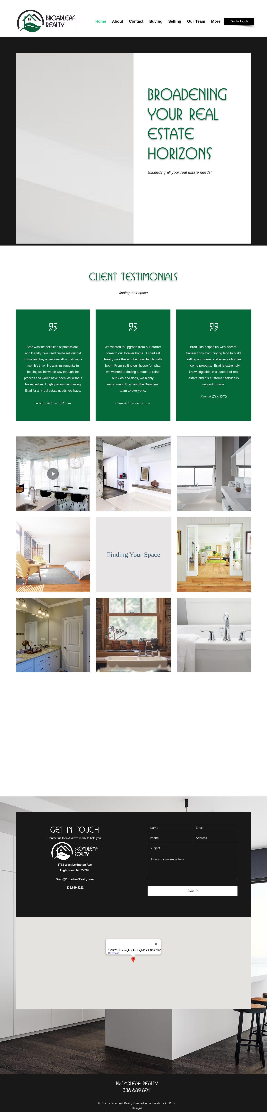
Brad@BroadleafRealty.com (75, 879)
